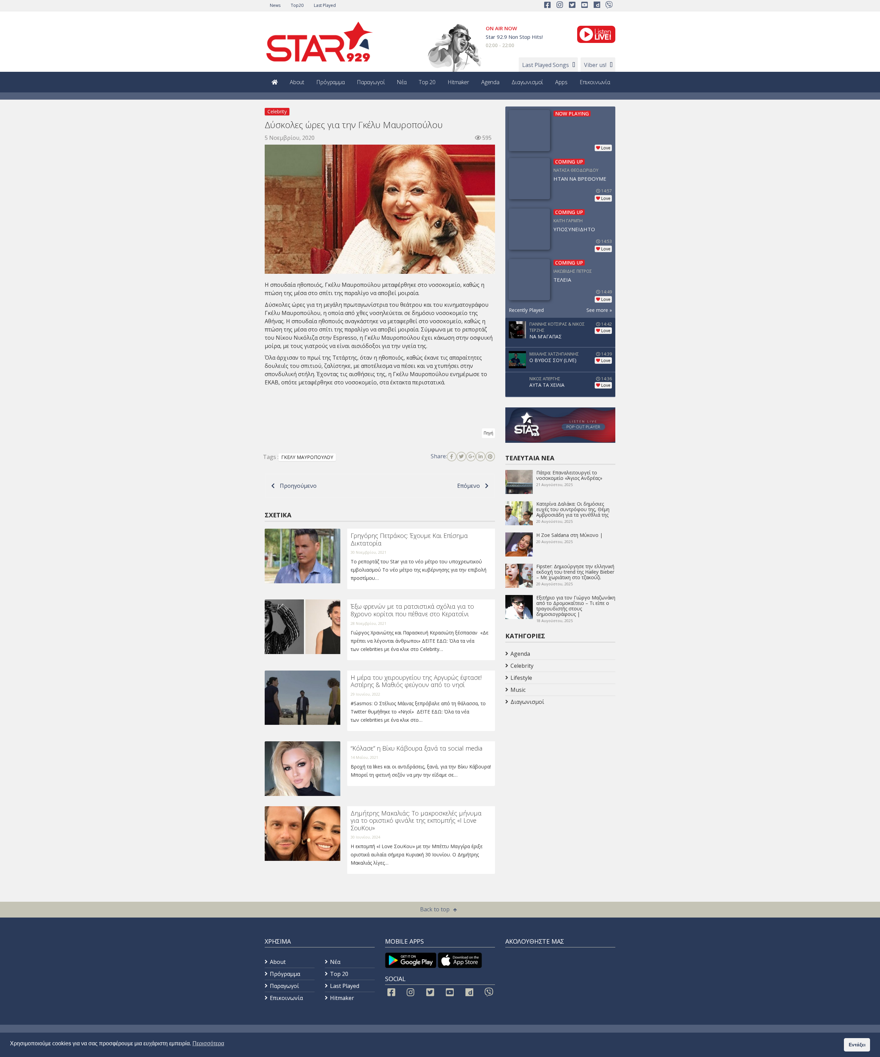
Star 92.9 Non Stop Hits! (514, 36)
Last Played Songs (545, 65)
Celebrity (277, 111)
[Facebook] (451, 456)
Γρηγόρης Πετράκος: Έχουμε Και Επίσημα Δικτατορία (409, 539)
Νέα (402, 82)
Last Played (325, 5)
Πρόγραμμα (330, 82)
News (275, 5)
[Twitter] (461, 456)
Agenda (490, 82)
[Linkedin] (480, 456)
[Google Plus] (471, 456)
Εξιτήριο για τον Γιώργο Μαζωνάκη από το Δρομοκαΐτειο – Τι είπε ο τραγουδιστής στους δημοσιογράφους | (575, 605)
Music (518, 690)
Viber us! (595, 65)
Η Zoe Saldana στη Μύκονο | (569, 535)
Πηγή (488, 433)
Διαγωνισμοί (527, 82)
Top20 (297, 5)
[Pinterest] (490, 456)
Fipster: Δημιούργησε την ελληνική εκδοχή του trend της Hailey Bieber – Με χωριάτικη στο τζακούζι (575, 572)
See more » (599, 310)
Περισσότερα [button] (208, 1043)
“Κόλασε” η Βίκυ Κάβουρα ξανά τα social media (416, 748)
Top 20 (427, 82)
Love (605, 148)
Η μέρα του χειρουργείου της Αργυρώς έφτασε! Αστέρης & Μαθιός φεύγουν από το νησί (416, 681)
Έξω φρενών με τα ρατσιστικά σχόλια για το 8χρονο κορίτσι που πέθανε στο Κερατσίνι (412, 610)
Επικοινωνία (595, 82)
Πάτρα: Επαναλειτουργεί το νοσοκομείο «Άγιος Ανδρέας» (569, 475)
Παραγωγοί (371, 82)
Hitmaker (458, 82)
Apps (561, 82)
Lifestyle (521, 678)
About (297, 82)
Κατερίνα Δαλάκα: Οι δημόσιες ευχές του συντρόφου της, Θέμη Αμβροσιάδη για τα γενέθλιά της (572, 509)
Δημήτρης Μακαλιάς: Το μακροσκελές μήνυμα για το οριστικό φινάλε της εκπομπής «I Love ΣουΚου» (416, 820)
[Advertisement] (560, 762)
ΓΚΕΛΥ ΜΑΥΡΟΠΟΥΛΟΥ (307, 457)
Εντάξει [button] (857, 1044)
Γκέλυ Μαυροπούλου (292, 313)
